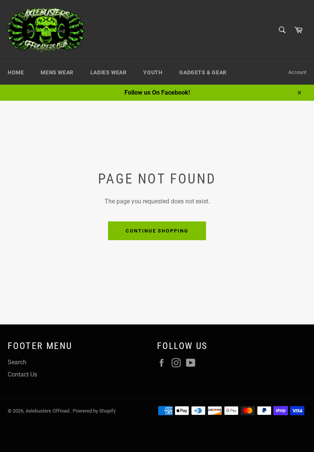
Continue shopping (157, 231)
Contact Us (22, 374)
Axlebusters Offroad (48, 411)
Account (297, 72)
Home (16, 72)
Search (17, 362)
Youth (152, 72)
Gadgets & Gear (202, 72)
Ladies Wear (108, 72)
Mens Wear (57, 72)
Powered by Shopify (94, 411)
